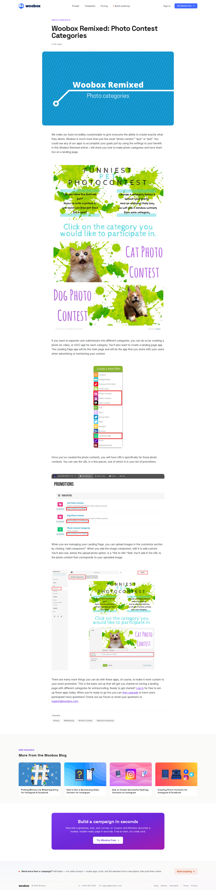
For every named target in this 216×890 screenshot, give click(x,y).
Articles (164, 886)
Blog (156, 886)
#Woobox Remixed (105, 720)
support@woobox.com (112, 886)
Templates (89, 6)
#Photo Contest (85, 720)
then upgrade (130, 692)
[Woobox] (24, 886)
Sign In (166, 6)
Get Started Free (184, 6)
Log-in (140, 688)
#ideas (56, 720)
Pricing (104, 6)
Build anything (122, 6)
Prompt (75, 6)
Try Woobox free (106, 840)
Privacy (194, 886)
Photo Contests (61, 20)
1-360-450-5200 (88, 886)
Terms (186, 886)
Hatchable (173, 886)
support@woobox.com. (65, 701)
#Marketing (69, 720)
